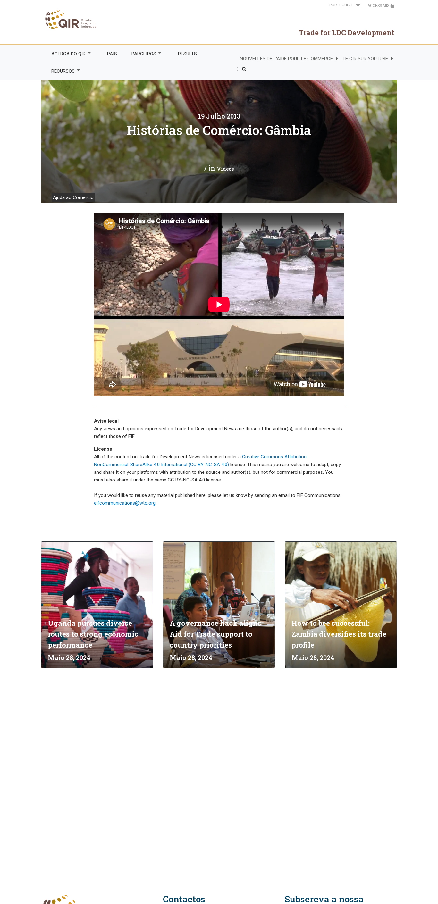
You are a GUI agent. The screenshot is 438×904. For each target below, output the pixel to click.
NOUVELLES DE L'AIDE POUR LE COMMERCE (286, 59)
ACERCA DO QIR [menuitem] (65, 54)
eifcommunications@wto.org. (125, 503)
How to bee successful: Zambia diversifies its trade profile (338, 633)
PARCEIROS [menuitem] (140, 54)
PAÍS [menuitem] (112, 54)
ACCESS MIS (378, 6)
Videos (225, 168)
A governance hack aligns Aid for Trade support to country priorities (215, 633)
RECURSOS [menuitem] (59, 71)
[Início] (68, 19)
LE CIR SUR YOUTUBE (365, 59)
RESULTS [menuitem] (187, 54)
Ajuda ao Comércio (73, 197)
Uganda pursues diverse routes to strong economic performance (93, 633)
